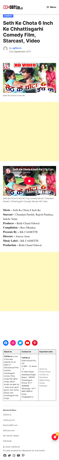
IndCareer (7, 441)
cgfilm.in (16, 48)
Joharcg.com (9, 420)
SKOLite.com (9, 430)
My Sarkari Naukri (11, 436)
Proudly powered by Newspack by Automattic (24, 450)
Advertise (43, 386)
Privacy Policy (45, 372)
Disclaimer (43, 377)
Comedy (8, 16)
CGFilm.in (7, 415)
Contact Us (44, 375)
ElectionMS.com (10, 425)
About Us (43, 369)
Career (42, 383)
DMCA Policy (44, 380)
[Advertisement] (29, 131)
